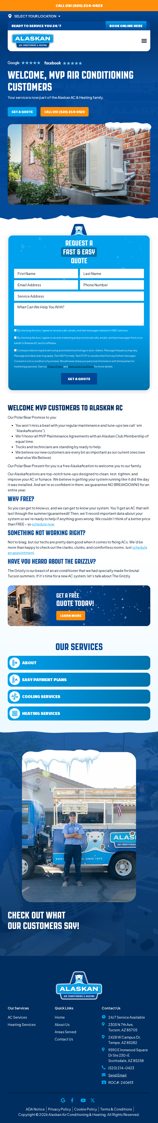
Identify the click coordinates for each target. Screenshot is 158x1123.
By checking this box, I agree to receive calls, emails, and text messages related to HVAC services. (72, 330)
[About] (14, 662)
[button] (144, 40)
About (29, 662)
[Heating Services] (14, 713)
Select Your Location (35, 16)
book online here (126, 26)
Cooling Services (41, 696)
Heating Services (41, 713)
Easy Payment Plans (44, 679)
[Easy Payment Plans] (14, 679)
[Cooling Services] (14, 696)
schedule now (43, 524)
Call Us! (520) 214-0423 (79, 5)
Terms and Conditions (81, 366)
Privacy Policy (55, 366)
